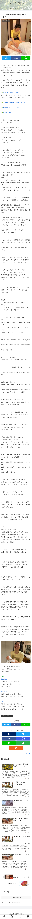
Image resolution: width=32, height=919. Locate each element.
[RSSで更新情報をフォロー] (16, 748)
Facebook (4, 679)
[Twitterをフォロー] (23, 734)
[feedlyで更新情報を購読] (23, 743)
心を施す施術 (7, 112)
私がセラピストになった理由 (12, 107)
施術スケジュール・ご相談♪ (11, 92)
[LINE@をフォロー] (9, 743)
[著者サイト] (9, 734)
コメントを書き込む (16, 897)
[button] (28, 448)
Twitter (3, 701)
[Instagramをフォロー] (23, 739)
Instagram (4, 691)
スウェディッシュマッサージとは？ (14, 102)
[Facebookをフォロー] (9, 739)
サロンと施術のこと (7, 715)
